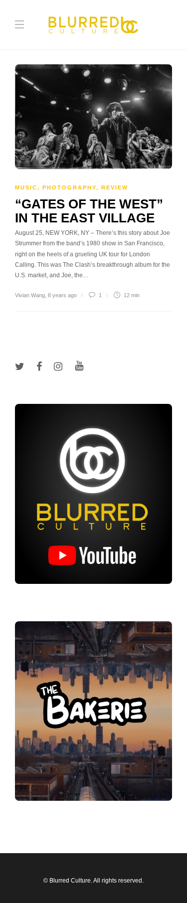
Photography (69, 187)
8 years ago (62, 295)
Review (114, 187)
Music (26, 187)
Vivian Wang (30, 295)
